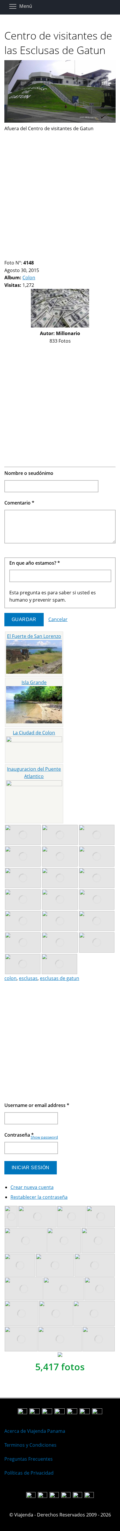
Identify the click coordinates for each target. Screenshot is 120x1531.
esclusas (28, 978)
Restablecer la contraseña (39, 1197)
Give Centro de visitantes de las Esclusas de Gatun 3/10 (16, 255)
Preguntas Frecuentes (28, 1459)
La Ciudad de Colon (34, 732)
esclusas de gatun (59, 978)
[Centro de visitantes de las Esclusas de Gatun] (60, 121)
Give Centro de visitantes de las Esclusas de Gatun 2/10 (11, 255)
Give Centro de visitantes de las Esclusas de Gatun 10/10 (51, 255)
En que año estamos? (34, 563)
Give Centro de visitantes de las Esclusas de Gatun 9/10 (46, 255)
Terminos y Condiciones (30, 1445)
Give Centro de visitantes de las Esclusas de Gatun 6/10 (31, 255)
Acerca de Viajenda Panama (34, 1431)
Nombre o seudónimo (28, 473)
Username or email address (36, 1105)
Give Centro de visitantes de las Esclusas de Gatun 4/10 (21, 255)
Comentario (19, 503)
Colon (28, 277)
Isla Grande (34, 682)
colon (10, 978)
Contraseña (19, 1135)
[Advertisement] (60, 192)
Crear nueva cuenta (32, 1187)
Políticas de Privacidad (29, 1473)
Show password (44, 1137)
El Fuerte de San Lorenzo (34, 636)
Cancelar (58, 619)
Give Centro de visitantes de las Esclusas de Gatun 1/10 (6, 255)
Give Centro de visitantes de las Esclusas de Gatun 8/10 (41, 255)
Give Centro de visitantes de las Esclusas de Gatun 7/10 (36, 255)
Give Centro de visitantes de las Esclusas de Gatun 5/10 (26, 255)
